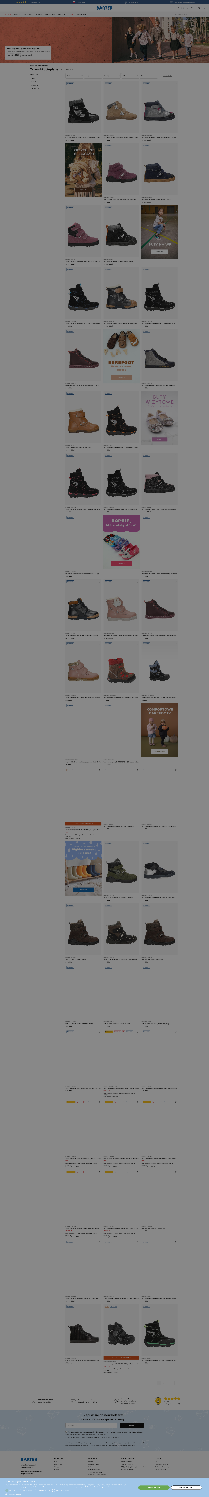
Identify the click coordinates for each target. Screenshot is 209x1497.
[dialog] (104, 748)
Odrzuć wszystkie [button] (186, 1487)
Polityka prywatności (103, 1487)
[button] (69, 1494)
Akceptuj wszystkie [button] (154, 1487)
